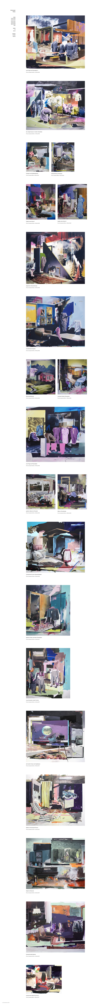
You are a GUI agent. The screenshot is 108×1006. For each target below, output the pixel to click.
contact (14, 35)
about (14, 30)
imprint (14, 36)
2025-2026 (13, 18)
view (14, 25)
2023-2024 (13, 19)
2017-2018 (13, 24)
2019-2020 (13, 22)
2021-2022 (13, 21)
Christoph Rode (12, 11)
